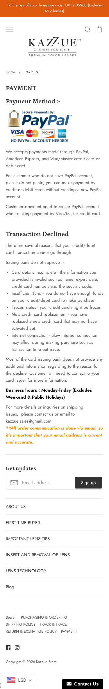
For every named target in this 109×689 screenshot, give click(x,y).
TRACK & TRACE (53, 624)
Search (11, 617)
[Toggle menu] (9, 29)
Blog (10, 587)
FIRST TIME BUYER (23, 522)
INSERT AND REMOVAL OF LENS (38, 555)
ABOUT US (16, 506)
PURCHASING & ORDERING (44, 617)
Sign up (88, 482)
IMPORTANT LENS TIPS (28, 538)
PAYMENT (69, 631)
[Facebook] (5, 647)
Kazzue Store (46, 661)
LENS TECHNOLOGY (26, 571)
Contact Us (85, 683)
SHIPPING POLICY (20, 624)
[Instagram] (14, 647)
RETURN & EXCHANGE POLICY (31, 631)
